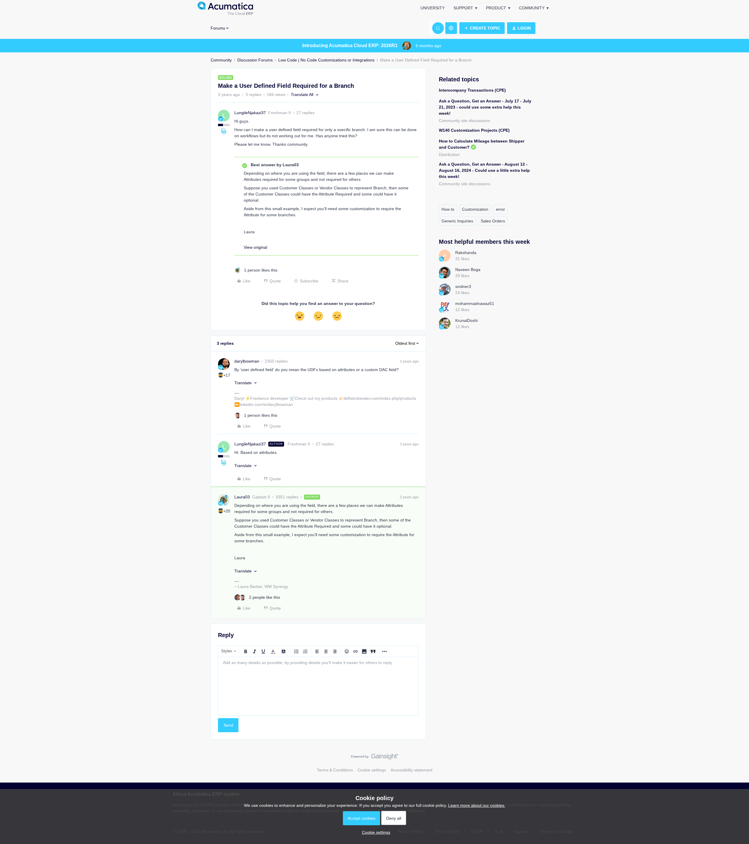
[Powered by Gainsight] (374, 758)
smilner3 (463, 286)
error (500, 209)
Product (496, 8)
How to (448, 209)
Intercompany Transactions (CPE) (472, 90)
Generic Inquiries (457, 221)
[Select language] (451, 28)
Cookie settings (372, 770)
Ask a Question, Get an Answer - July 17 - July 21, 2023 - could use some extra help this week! (485, 107)
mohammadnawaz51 (474, 303)
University (432, 8)
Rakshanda (465, 252)
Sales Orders (493, 221)
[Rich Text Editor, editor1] (318, 686)
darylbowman (246, 361)
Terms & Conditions (335, 770)
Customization (475, 209)
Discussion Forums (255, 60)
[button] (482, 28)
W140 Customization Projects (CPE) (474, 130)
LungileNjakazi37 (250, 112)
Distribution (449, 154)
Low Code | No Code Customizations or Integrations (326, 60)
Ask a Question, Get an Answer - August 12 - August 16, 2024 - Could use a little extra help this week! (484, 170)
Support (463, 8)
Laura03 (242, 497)
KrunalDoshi (466, 320)
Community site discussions (464, 120)
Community (531, 8)
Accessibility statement (411, 770)
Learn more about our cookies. (476, 805)
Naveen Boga (467, 269)
